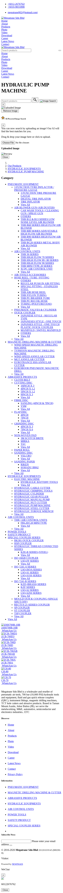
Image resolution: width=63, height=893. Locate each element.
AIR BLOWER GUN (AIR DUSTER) (34, 207)
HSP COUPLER (23, 543)
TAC (23, 444)
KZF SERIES (28, 587)
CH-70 (4, 680)
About (4, 23)
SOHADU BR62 (30, 467)
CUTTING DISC (23, 382)
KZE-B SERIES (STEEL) (34, 552)
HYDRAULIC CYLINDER (29, 493)
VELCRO (26, 455)
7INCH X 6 (27, 429)
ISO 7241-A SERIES (25, 566)
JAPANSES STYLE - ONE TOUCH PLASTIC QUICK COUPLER (40, 326)
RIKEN (25, 464)
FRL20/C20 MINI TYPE (34, 523)
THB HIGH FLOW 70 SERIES (37, 257)
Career (4, 38)
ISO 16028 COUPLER (26, 558)
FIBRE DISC (21, 400)
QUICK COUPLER (24, 312)
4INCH (24, 414)
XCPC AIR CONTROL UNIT (37, 268)
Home (4, 20)
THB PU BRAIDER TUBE (35, 298)
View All (25, 204)
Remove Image (10, 111)
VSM (23, 406)
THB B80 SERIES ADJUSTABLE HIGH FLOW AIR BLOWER (39, 232)
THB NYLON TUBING (34, 295)
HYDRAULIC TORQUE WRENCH (33, 511)
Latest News (7, 41)
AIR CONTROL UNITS (27, 251)
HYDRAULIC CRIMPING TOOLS (33, 490)
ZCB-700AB (8, 654)
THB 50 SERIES (30, 254)
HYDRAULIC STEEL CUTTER (31, 508)
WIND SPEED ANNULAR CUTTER (34, 356)
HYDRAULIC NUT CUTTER (30, 502)
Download (6, 35)
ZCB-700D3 (7, 636)
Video (4, 32)
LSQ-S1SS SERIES (31, 575)
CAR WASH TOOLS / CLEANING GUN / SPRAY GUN (40, 212)
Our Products (14, 165)
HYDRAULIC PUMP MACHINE (26, 171)
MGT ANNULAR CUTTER (29, 359)
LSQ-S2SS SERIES (31, 593)
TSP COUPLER (22, 613)
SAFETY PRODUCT (19, 534)
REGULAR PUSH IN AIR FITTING (40, 283)
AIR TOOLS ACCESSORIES (30, 274)
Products (5, 26)
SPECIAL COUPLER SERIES (24, 537)
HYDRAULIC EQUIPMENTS (24, 168)
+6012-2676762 (16, 4)
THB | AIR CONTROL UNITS (30, 520)
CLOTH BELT (22, 379)
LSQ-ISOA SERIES (31, 569)
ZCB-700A (7, 662)
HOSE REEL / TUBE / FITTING (31, 277)
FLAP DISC (20, 412)
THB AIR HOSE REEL (33, 292)
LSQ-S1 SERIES (30, 572)
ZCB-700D (7, 645)
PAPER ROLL (22, 450)
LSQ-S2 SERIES (30, 590)
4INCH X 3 (27, 426)
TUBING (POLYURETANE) (36, 304)
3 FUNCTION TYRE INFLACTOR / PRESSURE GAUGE (34, 188)
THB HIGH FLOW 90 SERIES (37, 263)
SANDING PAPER (24, 461)
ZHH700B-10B (9, 627)
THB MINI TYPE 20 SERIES (36, 266)
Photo (4, 29)
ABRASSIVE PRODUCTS (22, 377)
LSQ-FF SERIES (30, 560)
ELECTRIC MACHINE (27, 479)
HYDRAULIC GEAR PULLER (31, 496)
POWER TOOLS (17, 531)
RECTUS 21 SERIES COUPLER (32, 604)
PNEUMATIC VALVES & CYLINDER (35, 309)
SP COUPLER (22, 607)
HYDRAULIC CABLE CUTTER (32, 487)
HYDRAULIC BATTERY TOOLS (39, 482)
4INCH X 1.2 (28, 388)
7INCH (24, 417)
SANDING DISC (23, 452)
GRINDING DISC (24, 423)
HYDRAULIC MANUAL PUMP (32, 499)
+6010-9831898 (16, 7)
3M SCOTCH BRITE (32, 438)
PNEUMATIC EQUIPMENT (23, 184)
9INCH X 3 (27, 394)
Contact (5, 44)
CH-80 (4, 671)
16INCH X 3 (27, 385)
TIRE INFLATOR (30, 201)
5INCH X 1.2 (28, 391)
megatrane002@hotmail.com (23, 12)
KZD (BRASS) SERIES (33, 584)
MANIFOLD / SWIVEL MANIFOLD (41, 330)
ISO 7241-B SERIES (25, 581)
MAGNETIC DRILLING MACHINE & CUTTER (34, 341)
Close (5, 157)
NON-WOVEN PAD (25, 435)
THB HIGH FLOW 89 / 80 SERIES (39, 260)
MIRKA (25, 441)
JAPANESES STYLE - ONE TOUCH (41, 321)
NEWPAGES (17, 864)
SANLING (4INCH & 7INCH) (37, 403)
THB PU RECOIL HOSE (34, 301)
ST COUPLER (22, 610)
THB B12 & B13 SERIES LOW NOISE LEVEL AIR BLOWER (38, 221)
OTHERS (26, 216)
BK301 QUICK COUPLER (29, 540)
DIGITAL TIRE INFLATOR (36, 198)
